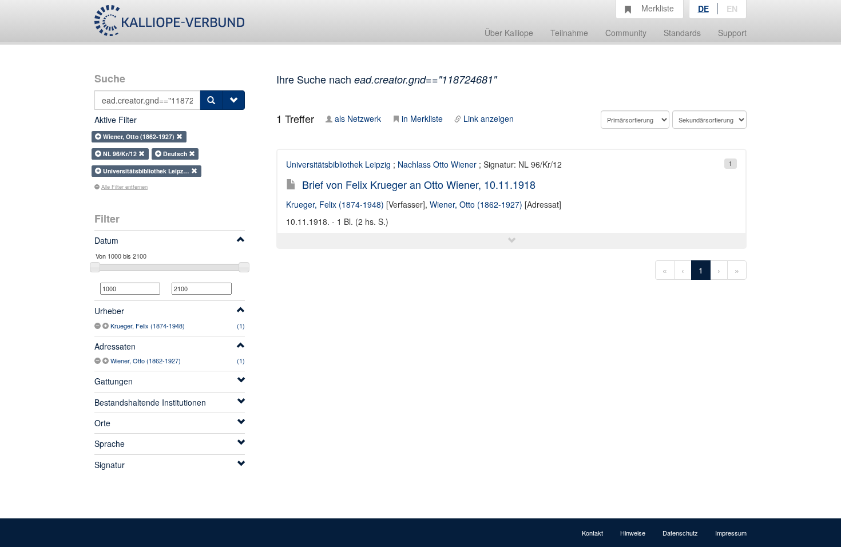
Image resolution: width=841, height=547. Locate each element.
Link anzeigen (488, 118)
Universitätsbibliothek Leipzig (338, 164)
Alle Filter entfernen (124, 187)
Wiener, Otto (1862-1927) (145, 360)
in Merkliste (422, 118)
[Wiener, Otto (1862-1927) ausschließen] (98, 360)
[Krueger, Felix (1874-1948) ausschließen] (98, 325)
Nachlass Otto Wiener (437, 164)
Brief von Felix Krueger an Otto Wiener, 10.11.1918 (418, 184)
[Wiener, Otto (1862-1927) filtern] (106, 360)
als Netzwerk (358, 118)
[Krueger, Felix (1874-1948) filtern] (106, 325)
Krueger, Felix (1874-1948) (147, 325)
